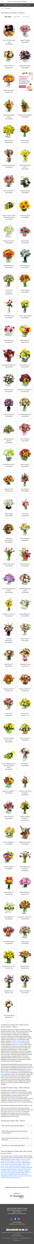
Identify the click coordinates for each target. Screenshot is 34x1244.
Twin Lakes (14, 1171)
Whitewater (7, 1159)
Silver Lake (28, 1172)
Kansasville (4, 1174)
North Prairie (26, 1164)
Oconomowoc (16, 1167)
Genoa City (27, 1169)
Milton (2, 1162)
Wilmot (12, 1176)
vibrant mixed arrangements (20, 1041)
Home (2, 8)
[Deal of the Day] (25, 83)
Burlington (23, 1167)
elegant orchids (16, 1043)
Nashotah (17, 1172)
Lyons (27, 1166)
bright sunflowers (5, 1072)
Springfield (18, 1166)
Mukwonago (10, 1161)
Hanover (29, 1176)
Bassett (11, 1177)
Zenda (23, 1166)
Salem (8, 1171)
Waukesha (29, 1167)
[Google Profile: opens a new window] (19, 1219)
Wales (22, 1172)
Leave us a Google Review (17, 1224)
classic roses (18, 1044)
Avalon (28, 1159)
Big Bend (12, 1172)
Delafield (20, 1171)
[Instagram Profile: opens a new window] (11, 1219)
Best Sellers (8, 17)
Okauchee (15, 1174)
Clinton (3, 1164)
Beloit (10, 1167)
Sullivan (20, 1164)
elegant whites (26, 1069)
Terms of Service (6, 1238)
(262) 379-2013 (17, 1212)
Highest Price (17, 17)
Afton (26, 1174)
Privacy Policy (15, 1238)
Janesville (3, 1161)
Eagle (23, 1162)
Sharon (7, 1166)
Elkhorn (13, 1159)
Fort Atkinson (17, 1161)
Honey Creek (4, 1167)
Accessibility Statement (25, 1238)
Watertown (21, 1169)
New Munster (4, 1177)
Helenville (12, 1166)
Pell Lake (16, 1176)
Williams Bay (8, 1164)
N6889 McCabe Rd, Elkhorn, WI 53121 (17, 1210)
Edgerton (14, 1169)
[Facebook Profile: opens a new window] (15, 1219)
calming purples (13, 1071)
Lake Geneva (25, 1161)
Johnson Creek (5, 1172)
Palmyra (23, 1159)
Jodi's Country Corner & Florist (17, 1)
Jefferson (13, 1162)
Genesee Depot (5, 1176)
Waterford (9, 1169)
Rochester (22, 1174)
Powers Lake (17, 1177)
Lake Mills (3, 1171)
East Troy (7, 1162)
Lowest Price (26, 17)
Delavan (18, 1159)
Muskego (3, 1169)
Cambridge (26, 1171)
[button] (30, 1240)
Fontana (15, 1164)
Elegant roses (15, 1093)
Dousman (18, 1162)
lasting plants (16, 1102)
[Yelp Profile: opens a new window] (22, 1219)
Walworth (28, 1162)
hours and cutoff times (16, 1111)
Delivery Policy (17, 1240)
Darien (2, 1166)
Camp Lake (23, 1176)
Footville (10, 1174)
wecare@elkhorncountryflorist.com (17, 1213)
